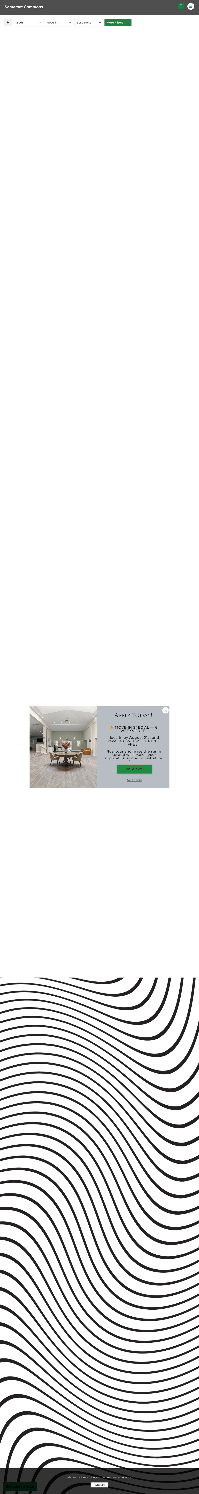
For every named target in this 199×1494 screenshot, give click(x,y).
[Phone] (181, 6)
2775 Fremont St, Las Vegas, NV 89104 (41, 294)
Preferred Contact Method (122, 309)
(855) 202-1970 (23, 302)
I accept (99, 1484)
